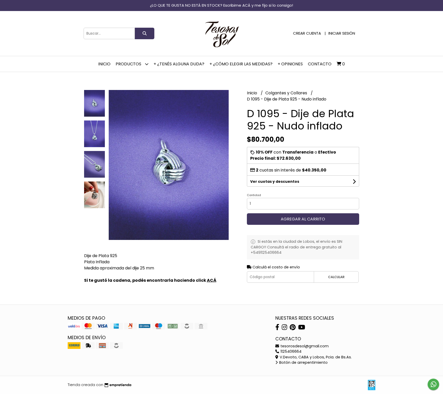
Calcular (336, 277)
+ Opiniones (290, 64)
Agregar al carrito (303, 219)
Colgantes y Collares (286, 93)
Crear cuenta (307, 33)
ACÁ (211, 280)
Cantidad (254, 195)
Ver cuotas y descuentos (274, 181)
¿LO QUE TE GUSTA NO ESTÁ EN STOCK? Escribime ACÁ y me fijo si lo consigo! (221, 5)
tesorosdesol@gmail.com (304, 346)
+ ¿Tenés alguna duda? (179, 64)
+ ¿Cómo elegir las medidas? (241, 64)
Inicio (104, 64)
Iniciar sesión (341, 33)
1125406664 (290, 351)
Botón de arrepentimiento (303, 362)
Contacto (319, 64)
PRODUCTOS (129, 64)
